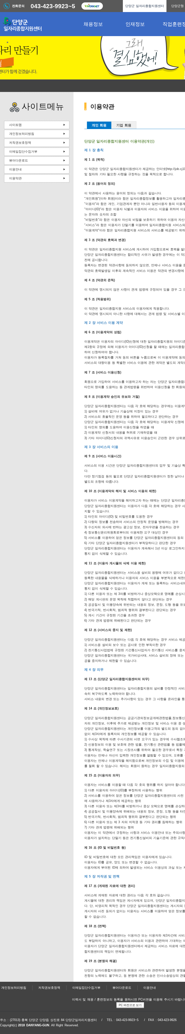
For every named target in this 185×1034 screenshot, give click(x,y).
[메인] (36, 24)
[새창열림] (92, 6)
